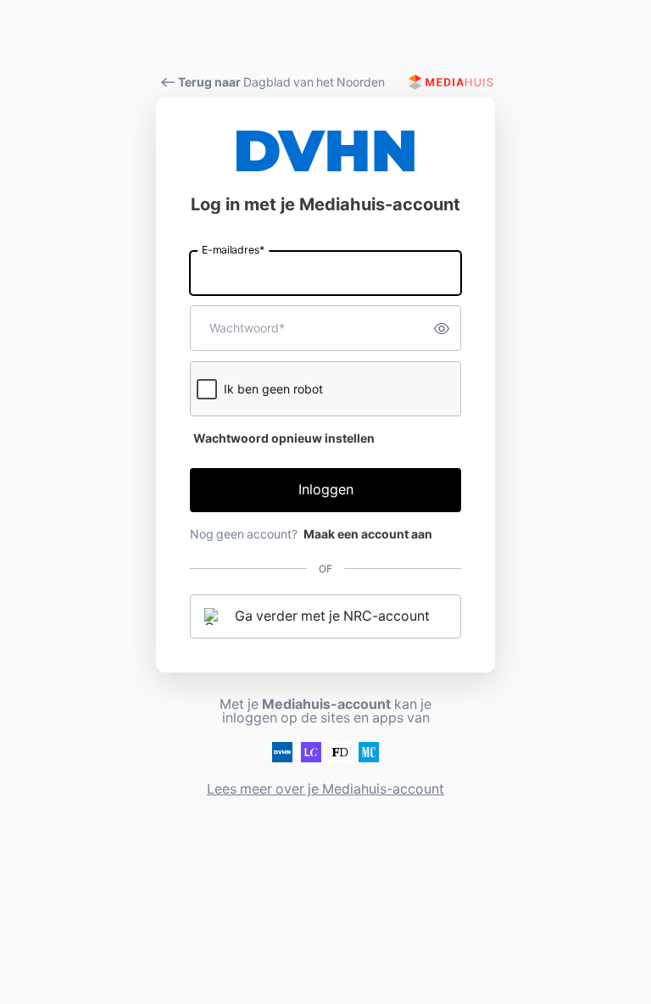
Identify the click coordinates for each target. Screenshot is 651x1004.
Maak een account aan (367, 534)
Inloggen (325, 490)
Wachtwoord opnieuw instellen (284, 438)
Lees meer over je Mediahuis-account (325, 789)
